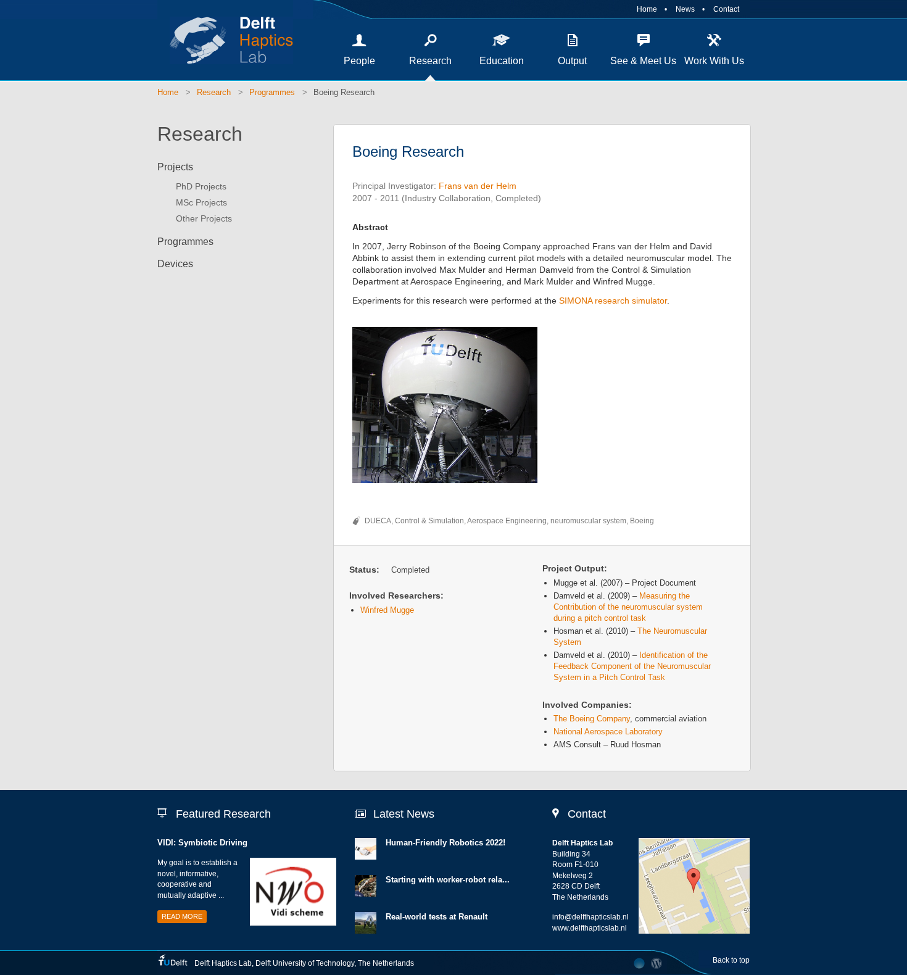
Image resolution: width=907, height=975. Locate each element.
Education (501, 61)
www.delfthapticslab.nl (589, 928)
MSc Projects (201, 202)
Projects (175, 167)
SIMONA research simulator (612, 300)
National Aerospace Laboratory (608, 731)
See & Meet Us (643, 61)
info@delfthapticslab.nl (590, 917)
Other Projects (204, 218)
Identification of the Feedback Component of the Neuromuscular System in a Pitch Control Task (632, 666)
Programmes (272, 92)
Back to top (731, 960)
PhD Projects (201, 186)
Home (647, 9)
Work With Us (714, 61)
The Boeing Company (591, 718)
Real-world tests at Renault (436, 916)
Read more (182, 916)
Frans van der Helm (477, 186)
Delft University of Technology (304, 963)
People (359, 61)
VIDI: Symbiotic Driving (202, 842)
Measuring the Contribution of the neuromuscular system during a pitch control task (628, 607)
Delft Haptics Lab (225, 40)
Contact (726, 9)
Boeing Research (344, 92)
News (685, 9)
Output (572, 61)
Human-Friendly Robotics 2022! (445, 842)
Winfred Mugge (387, 610)
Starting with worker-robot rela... (448, 879)
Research (430, 61)
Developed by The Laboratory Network (639, 963)
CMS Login (656, 963)
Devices (175, 264)
